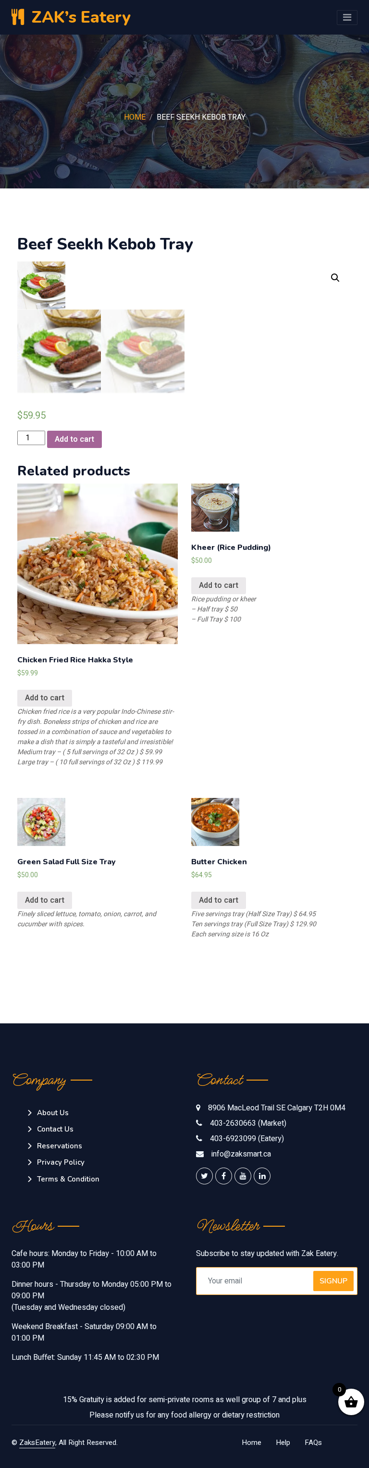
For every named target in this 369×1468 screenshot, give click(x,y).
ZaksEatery (37, 1442)
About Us (53, 1113)
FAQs (313, 1442)
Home (135, 117)
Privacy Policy (61, 1162)
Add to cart (74, 439)
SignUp (333, 1281)
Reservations (59, 1146)
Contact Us (55, 1129)
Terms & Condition (68, 1179)
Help (283, 1442)
